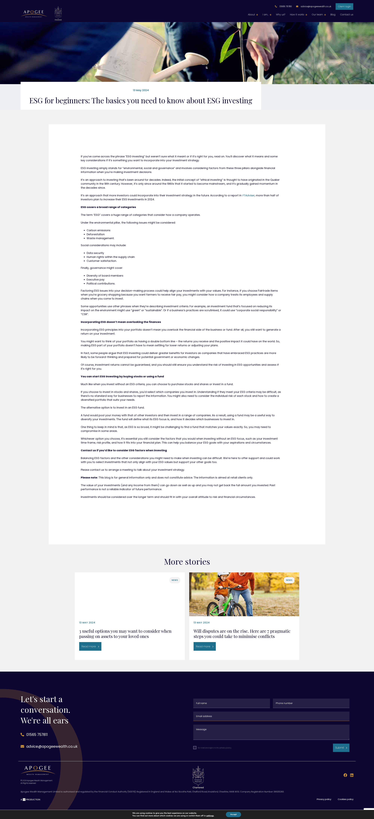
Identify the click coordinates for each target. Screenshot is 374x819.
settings (210, 815)
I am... (265, 14)
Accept (233, 814)
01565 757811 (285, 6)
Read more (89, 646)
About (251, 14)
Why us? (280, 14)
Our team (317, 14)
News (175, 580)
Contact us (346, 14)
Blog (332, 14)
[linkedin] (350, 775)
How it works (297, 14)
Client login (344, 6)
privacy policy (225, 748)
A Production (30, 799)
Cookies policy (345, 799)
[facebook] (344, 775)
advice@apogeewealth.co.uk (316, 6)
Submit (339, 747)
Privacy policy (324, 799)
